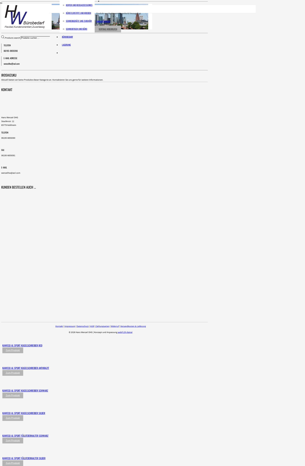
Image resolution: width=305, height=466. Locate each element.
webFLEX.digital (125, 332)
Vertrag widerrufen (108, 29)
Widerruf (115, 326)
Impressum (69, 326)
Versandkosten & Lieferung (133, 326)
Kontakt (59, 326)
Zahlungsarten (102, 326)
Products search (13, 38)
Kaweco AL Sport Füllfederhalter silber (23, 458)
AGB (92, 326)
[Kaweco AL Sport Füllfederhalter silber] (68, 451)
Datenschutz (83, 326)
